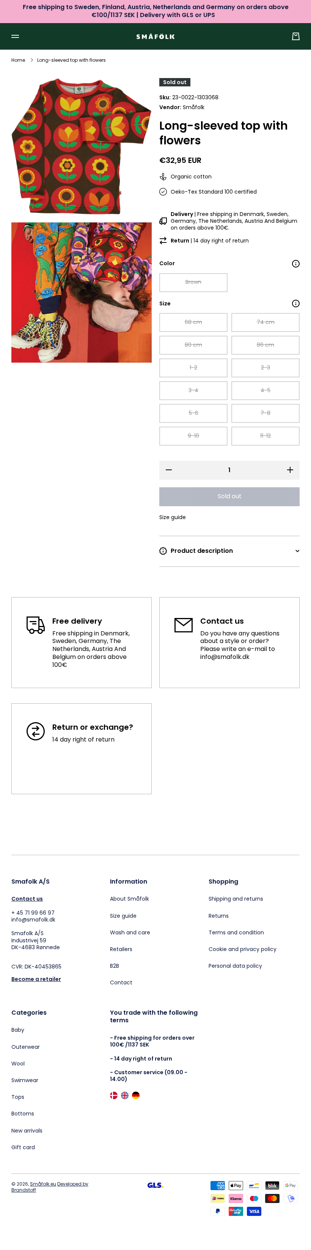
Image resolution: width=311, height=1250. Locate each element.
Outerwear (25, 1047)
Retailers (121, 949)
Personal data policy (235, 965)
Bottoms (22, 1113)
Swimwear (24, 1080)
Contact (121, 982)
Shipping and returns (236, 899)
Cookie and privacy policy (242, 949)
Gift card (23, 1147)
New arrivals (26, 1130)
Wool (18, 1063)
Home (18, 60)
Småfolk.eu (43, 1184)
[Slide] (296, 264)
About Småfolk (129, 899)
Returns (219, 916)
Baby (17, 1030)
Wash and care (130, 932)
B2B (114, 966)
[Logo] (155, 36)
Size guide (123, 916)
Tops (17, 1097)
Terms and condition (236, 932)
